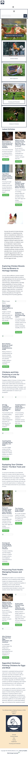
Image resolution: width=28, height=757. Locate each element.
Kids (14, 738)
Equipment (14, 741)
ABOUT (14, 713)
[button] (13, 7)
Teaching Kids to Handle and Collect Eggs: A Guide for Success (20, 407)
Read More (5, 159)
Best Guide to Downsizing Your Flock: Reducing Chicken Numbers (7, 144)
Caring (14, 739)
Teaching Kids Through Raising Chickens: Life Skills (7, 443)
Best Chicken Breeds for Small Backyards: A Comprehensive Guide (7, 346)
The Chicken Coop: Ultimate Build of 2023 (19, 510)
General (14, 734)
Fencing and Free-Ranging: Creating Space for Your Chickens (7, 545)
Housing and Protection (15, 743)
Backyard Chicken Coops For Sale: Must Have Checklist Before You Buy (20, 184)
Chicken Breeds (14, 736)
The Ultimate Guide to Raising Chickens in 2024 (14, 710)
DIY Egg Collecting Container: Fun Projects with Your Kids (6, 407)
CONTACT (14, 712)
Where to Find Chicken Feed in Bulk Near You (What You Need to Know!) (20, 143)
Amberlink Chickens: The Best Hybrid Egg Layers (20, 314)
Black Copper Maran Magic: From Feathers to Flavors (7, 307)
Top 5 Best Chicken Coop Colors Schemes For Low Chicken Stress (7, 176)
